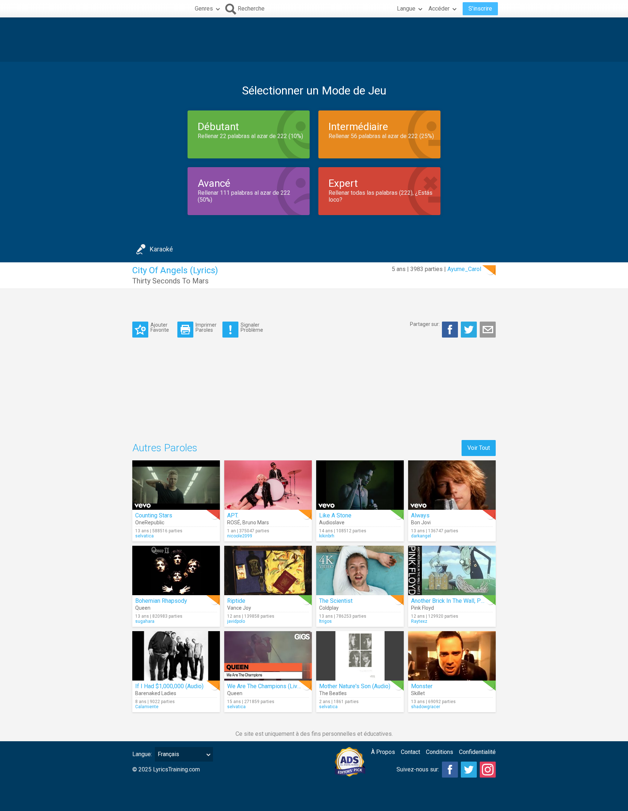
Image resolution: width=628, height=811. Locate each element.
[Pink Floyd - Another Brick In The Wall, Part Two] (452, 570)
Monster (421, 686)
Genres (204, 8)
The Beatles (333, 693)
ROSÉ (233, 522)
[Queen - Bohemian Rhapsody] (176, 570)
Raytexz (419, 621)
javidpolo (236, 621)
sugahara (144, 621)
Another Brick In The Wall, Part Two (455, 600)
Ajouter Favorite (159, 327)
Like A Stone (335, 515)
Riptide (236, 600)
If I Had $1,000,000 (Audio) (169, 686)
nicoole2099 (239, 535)
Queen (142, 608)
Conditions (439, 752)
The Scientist (336, 600)
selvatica (144, 535)
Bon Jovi (421, 522)
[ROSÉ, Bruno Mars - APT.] (268, 485)
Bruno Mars (255, 522)
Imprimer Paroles (206, 327)
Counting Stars (153, 515)
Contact (410, 752)
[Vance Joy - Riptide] (268, 570)
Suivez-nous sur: (417, 769)
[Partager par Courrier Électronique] (488, 330)
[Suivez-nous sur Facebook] (450, 770)
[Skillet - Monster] (452, 656)
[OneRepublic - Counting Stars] (176, 485)
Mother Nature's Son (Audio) (354, 686)
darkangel (421, 535)
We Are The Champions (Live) (264, 686)
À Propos (383, 752)
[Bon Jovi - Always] (452, 485)
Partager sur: (425, 324)
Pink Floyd (422, 608)
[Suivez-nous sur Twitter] (469, 770)
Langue (406, 8)
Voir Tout (478, 447)
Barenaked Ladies (155, 693)
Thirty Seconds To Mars (170, 281)
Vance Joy (239, 608)
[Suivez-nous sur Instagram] (488, 770)
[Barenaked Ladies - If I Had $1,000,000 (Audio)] (176, 656)
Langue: (142, 754)
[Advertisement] (314, 39)
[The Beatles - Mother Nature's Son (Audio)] (360, 656)
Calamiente (146, 706)
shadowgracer (425, 706)
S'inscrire (480, 8)
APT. (232, 515)
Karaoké (161, 249)
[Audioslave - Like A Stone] (360, 485)
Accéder (439, 8)
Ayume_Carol (464, 269)
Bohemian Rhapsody (161, 600)
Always (420, 515)
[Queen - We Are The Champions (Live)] (268, 656)
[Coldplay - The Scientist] (360, 570)
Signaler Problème (252, 327)
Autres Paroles (164, 448)
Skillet (418, 693)
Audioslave (332, 522)
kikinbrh (326, 535)
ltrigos (325, 621)
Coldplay (329, 608)
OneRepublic (149, 522)
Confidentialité (477, 752)
